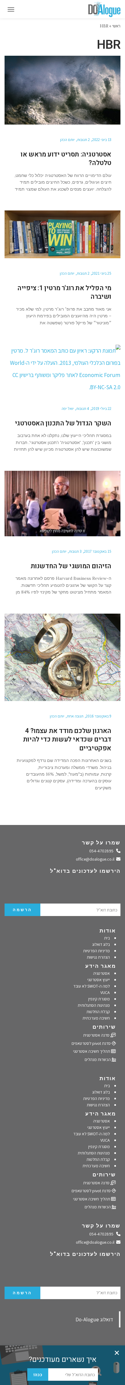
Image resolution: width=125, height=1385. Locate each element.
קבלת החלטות (98, 1011)
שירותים (104, 1027)
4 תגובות (82, 408)
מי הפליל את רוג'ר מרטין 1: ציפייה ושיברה (64, 292)
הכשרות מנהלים (98, 1059)
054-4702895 (103, 851)
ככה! (37, 1374)
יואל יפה (68, 408)
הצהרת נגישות (98, 957)
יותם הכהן (67, 139)
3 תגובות (75, 551)
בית (107, 938)
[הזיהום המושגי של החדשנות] (62, 503)
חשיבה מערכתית (96, 1018)
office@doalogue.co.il (96, 859)
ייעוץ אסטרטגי (98, 979)
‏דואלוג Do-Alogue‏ (94, 1319)
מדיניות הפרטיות (96, 950)
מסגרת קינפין (99, 999)
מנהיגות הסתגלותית (94, 1005)
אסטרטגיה (101, 973)
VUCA (105, 992)
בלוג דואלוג (101, 944)
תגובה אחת (75, 716)
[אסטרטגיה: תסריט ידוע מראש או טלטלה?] (62, 90)
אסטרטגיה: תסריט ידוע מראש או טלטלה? (66, 159)
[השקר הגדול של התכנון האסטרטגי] (62, 369)
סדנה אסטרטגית (96, 1035)
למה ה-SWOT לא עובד (91, 986)
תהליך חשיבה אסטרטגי (92, 1051)
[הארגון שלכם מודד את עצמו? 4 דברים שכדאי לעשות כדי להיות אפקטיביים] (62, 657)
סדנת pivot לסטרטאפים (92, 1043)
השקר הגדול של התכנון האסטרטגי (63, 423)
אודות (108, 930)
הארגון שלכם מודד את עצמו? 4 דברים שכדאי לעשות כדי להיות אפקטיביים (67, 739)
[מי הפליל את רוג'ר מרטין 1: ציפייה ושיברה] (62, 234)
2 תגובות (83, 139)
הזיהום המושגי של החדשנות (71, 566)
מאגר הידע (100, 966)
